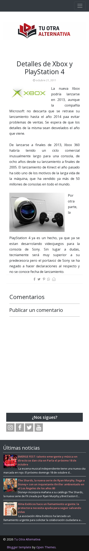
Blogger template (19, 547)
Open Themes (46, 547)
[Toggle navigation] (80, 6)
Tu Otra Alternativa (27, 539)
